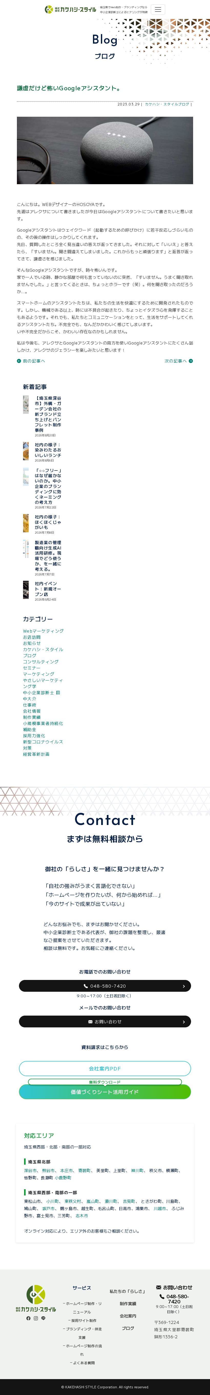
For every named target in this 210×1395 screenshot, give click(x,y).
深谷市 (30, 1170)
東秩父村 (73, 1201)
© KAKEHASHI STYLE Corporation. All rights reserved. (105, 1386)
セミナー (32, 668)
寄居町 (84, 1170)
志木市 (82, 1215)
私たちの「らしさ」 (128, 1291)
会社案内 (128, 1316)
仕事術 (29, 705)
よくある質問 (84, 1362)
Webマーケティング (43, 631)
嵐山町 (93, 1201)
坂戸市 (48, 1208)
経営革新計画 (36, 754)
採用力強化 (34, 735)
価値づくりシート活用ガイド (105, 1089)
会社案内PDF (105, 1068)
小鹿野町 (63, 1177)
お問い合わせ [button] (108, 1021)
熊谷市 (48, 1170)
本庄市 (66, 1170)
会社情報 (32, 711)
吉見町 (129, 1201)
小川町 (52, 1201)
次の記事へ (177, 361)
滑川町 (111, 1201)
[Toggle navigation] (158, 9)
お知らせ (32, 643)
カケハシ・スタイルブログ (167, 104)
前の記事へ (33, 361)
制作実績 (32, 717)
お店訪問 (32, 637)
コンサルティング (41, 662)
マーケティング (38, 674)
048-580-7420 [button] (108, 986)
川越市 (160, 1208)
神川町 (137, 1170)
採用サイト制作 (84, 1320)
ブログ (128, 1328)
